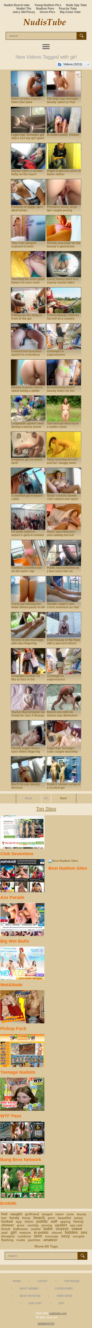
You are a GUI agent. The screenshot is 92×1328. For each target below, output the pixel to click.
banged (47, 1214)
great (20, 1225)
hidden (71, 1232)
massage (51, 1236)
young (46, 1225)
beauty (81, 1214)
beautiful (64, 1218)
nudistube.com (57, 1313)
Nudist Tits (23, 8)
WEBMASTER (46, 1323)
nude (20, 1240)
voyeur (62, 1229)
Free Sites (64, 1295)
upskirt (61, 1225)
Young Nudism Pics (47, 5)
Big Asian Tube (70, 12)
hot (4, 1214)
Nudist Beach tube (17, 5)
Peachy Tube (68, 8)
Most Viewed (29, 1288)
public (42, 1221)
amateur (50, 1240)
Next (63, 798)
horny (78, 1221)
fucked (7, 1221)
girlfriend (32, 1214)
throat (26, 1218)
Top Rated (71, 1281)
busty (14, 1218)
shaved (57, 1232)
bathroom (20, 1229)
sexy (65, 1236)
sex (84, 1232)
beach (39, 1218)
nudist (35, 1229)
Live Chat (35, 1303)
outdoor (24, 1236)
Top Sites (46, 809)
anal (4, 1232)
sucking (32, 1225)
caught (16, 1214)
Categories (64, 1288)
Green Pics (47, 12)
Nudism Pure (45, 8)
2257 (61, 1303)
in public (41, 1232)
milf (54, 1221)
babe (48, 1229)
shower (7, 1225)
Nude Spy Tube (76, 5)
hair (4, 1218)
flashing (7, 1240)
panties (34, 1240)
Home (17, 1281)
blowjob (8, 1236)
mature (25, 1232)
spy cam (76, 1225)
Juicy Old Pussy (24, 12)
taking (78, 1218)
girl (13, 1232)
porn (51, 1218)
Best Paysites (30, 1295)
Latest (42, 1281)
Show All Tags (46, 1246)
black (5, 1229)
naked (77, 1229)
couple (78, 1236)
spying (65, 1221)
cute (70, 1214)
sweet (59, 1214)
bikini (29, 1221)
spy (19, 1221)
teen (38, 1236)
